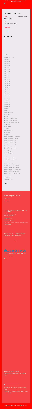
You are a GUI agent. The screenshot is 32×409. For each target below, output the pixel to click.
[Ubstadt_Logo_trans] (13, 6)
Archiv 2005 (7, 69)
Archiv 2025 (7, 110)
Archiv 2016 (7, 92)
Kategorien (7, 128)
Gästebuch (6, 116)
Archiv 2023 (7, 106)
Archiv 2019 (7, 98)
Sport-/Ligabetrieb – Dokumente (12, 136)
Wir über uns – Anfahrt (9, 157)
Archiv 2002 (7, 63)
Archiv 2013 (7, 86)
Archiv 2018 (7, 96)
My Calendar (7, 132)
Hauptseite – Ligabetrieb (10, 118)
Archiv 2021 (7, 102)
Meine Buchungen (8, 130)
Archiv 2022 (7, 104)
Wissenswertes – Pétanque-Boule (12, 169)
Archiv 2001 (7, 61)
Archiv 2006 (7, 71)
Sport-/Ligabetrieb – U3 (10, 144)
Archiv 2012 (7, 83)
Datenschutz (7, 114)
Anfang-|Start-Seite (9, 57)
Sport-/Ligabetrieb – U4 (10, 147)
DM (8, 31)
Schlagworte (7, 134)
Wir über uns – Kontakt (9, 163)
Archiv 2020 (7, 100)
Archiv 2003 (7, 65)
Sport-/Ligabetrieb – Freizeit (11, 138)
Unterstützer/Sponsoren (10, 149)
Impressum (7, 124)
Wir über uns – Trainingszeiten (11, 165)
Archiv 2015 (7, 90)
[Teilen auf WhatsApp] (5, 38)
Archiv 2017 (7, 94)
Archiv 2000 (7, 59)
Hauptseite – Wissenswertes (11, 122)
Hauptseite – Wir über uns (10, 120)
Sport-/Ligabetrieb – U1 (10, 140)
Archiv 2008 (7, 75)
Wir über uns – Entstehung (10, 159)
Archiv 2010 (7, 79)
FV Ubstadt (11, 405)
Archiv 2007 (7, 73)
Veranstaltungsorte (9, 153)
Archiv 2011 (7, 81)
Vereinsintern (7, 155)
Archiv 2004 (7, 67)
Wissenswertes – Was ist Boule (12, 173)
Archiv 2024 (7, 108)
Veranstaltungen (8, 151)
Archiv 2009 (7, 77)
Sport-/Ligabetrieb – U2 (10, 142)
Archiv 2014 (7, 88)
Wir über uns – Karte (9, 161)
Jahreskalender (7, 126)
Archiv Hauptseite (8, 112)
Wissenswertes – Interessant (11, 167)
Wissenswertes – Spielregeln (11, 171)
